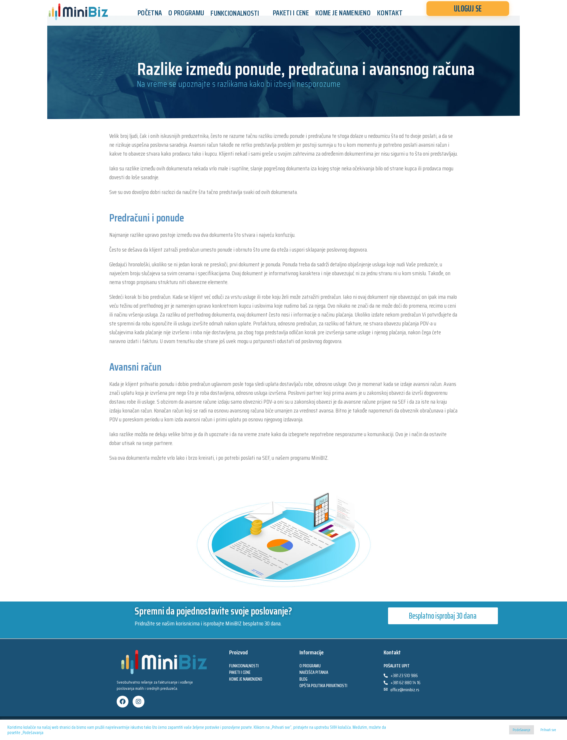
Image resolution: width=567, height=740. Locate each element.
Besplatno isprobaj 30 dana (443, 615)
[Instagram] (138, 702)
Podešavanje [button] (521, 730)
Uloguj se (468, 8)
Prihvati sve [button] (548, 730)
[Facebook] (122, 702)
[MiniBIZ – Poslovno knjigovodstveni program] (78, 11)
